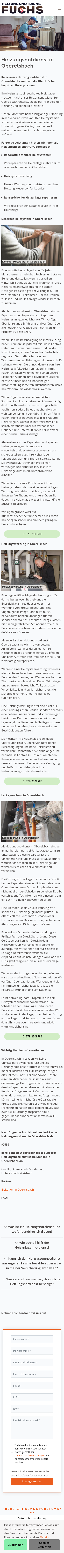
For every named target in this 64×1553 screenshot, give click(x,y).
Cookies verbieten (44, 1545)
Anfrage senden (32, 1481)
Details (44, 1537)
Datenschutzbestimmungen (30, 1455)
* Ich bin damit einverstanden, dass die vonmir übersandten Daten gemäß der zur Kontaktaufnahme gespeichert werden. (32, 1454)
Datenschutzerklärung (32, 1518)
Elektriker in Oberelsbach (17, 1189)
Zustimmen (15, 1545)
